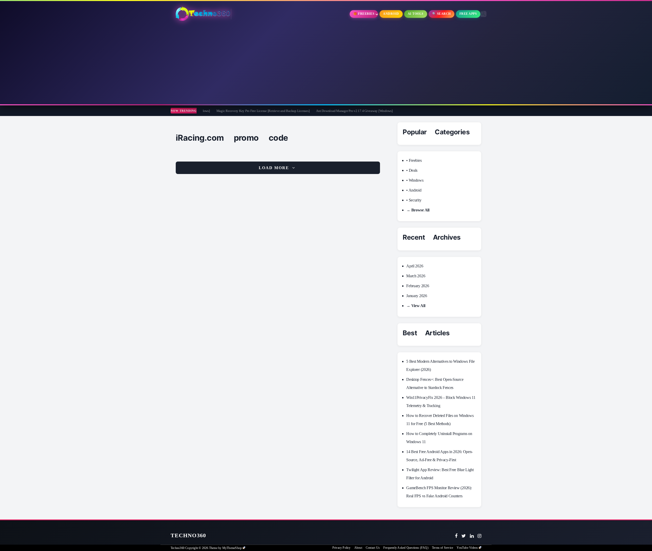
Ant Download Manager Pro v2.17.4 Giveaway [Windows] (319, 111)
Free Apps (468, 14)
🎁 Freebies (363, 14)
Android (391, 14)
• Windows (414, 180)
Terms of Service (442, 547)
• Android (413, 190)
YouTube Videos (467, 547)
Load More (274, 168)
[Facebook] (456, 536)
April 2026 (414, 266)
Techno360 (188, 535)
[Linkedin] (472, 536)
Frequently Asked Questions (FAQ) (405, 547)
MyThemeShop (232, 548)
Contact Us (373, 547)
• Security (413, 200)
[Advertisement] (326, 63)
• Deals (411, 170)
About (358, 547)
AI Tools (416, 14)
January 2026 (416, 296)
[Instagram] (479, 536)
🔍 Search (441, 14)
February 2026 (417, 286)
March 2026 (415, 276)
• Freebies (414, 160)
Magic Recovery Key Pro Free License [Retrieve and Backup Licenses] (228, 111)
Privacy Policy (341, 547)
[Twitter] (463, 536)
